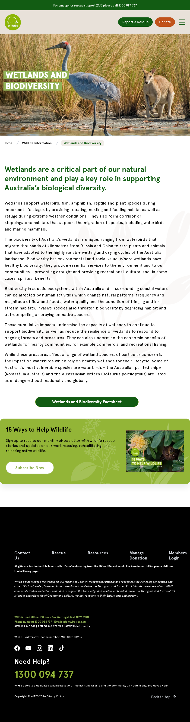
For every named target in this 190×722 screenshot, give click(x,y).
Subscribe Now (29, 467)
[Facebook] (17, 649)
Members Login (178, 555)
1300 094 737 (128, 5)
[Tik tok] (61, 649)
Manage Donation (138, 555)
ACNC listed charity (77, 626)
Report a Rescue (135, 22)
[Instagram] (39, 649)
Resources (98, 552)
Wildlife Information (37, 143)
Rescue (59, 552)
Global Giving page (26, 571)
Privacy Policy (55, 696)
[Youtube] (28, 649)
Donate (165, 22)
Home (8, 143)
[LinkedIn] (50, 649)
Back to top (161, 697)
